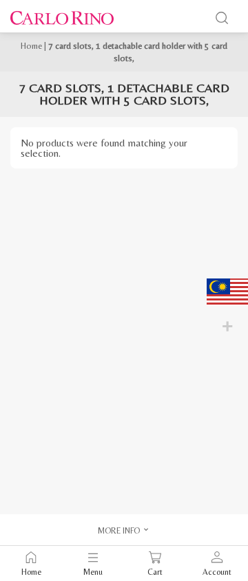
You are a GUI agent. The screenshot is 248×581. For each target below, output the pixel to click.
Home (31, 46)
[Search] (221, 18)
